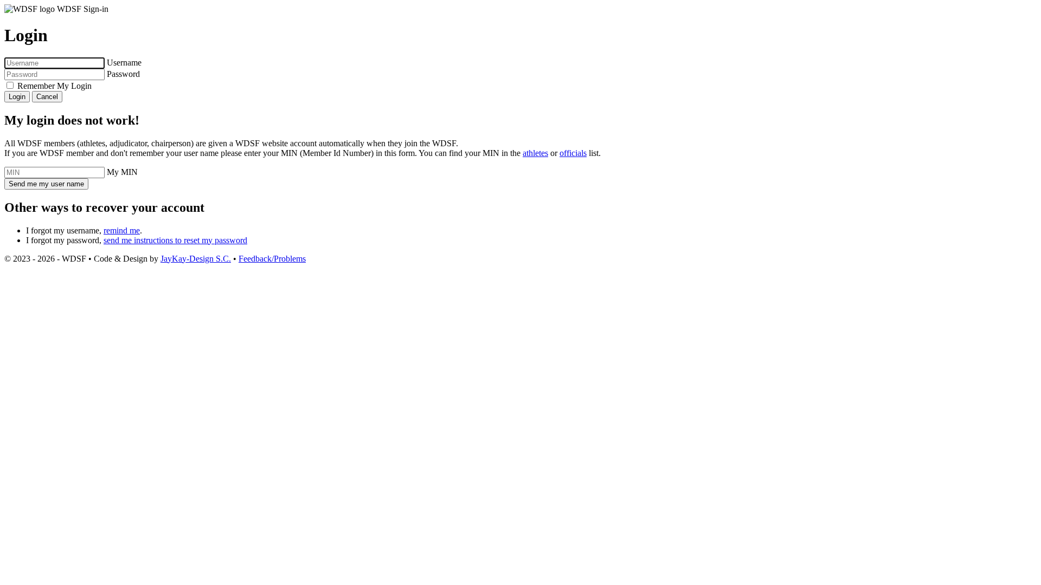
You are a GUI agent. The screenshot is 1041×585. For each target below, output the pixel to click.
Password (123, 74)
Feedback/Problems (272, 258)
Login (17, 97)
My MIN (122, 172)
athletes (535, 153)
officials (573, 153)
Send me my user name (46, 184)
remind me (122, 230)
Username (124, 62)
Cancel (47, 97)
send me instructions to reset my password (175, 240)
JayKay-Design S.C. (195, 258)
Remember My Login (54, 85)
